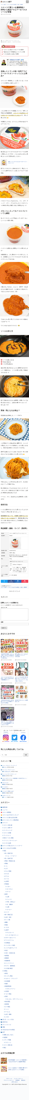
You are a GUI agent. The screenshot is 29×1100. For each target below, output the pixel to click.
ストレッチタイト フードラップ (9, 765)
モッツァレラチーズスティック (9, 774)
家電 (6, 973)
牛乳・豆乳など (11, 902)
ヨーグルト (10, 889)
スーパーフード (9, 963)
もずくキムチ (5, 782)
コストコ (4, 822)
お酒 (8, 907)
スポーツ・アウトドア (11, 978)
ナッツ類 (7, 919)
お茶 (8, 896)
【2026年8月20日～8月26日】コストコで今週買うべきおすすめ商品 (7, 702)
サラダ (7, 873)
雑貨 (6, 983)
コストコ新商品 (6, 812)
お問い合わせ (15, 1082)
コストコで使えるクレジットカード (12, 845)
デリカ (7, 876)
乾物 (6, 925)
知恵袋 (5, 1037)
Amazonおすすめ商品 (8, 1029)
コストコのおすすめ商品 (9, 848)
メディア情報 (7, 1040)
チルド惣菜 (8, 871)
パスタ (7, 927)
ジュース (9, 899)
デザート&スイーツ (10, 937)
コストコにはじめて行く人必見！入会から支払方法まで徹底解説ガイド (7, 678)
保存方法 (4, 1022)
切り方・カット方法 (8, 1019)
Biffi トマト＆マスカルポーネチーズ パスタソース (17, 162)
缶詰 (6, 950)
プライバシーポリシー (9, 1080)
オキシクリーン (11, 988)
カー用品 (7, 1006)
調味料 (7, 958)
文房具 (7, 991)
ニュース (4, 810)
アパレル (7, 1012)
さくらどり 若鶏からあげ (8, 791)
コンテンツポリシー (18, 1078)
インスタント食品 (10, 945)
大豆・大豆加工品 (10, 953)
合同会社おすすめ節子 (15, 59)
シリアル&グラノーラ (11, 948)
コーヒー (9, 909)
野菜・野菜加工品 (10, 861)
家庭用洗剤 (8, 986)
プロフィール (9, 1078)
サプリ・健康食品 (10, 966)
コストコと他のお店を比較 (9, 817)
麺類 (6, 922)
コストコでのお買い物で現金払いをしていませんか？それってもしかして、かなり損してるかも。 (21, 679)
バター (8, 886)
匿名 (5, 775)
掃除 (3, 1027)
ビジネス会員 (7, 843)
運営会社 (23, 1080)
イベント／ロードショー (10, 840)
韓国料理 (7, 960)
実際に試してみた (8, 1035)
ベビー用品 (8, 994)
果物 (6, 863)
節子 (3, 1032)
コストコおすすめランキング (10, 815)
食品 (5, 850)
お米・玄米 (8, 917)
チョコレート (10, 932)
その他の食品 (9, 968)
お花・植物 (8, 1014)
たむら (5, 767)
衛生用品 (7, 1001)
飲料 (6, 894)
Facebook (23, 732)
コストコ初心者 (8, 825)
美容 (6, 996)
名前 (2, 622)
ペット (7, 1009)
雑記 (5, 1047)
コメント (4, 607)
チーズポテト (5, 787)
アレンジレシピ (6, 1024)
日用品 (5, 971)
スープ (7, 912)
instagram (6, 732)
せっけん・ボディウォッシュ (15, 999)
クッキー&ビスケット (13, 935)
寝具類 (7, 1004)
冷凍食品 (7, 943)
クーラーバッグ (8, 830)
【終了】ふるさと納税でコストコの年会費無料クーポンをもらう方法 (7, 723)
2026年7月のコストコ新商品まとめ (21, 701)
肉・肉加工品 (9, 853)
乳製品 (7, 884)
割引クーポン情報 (8, 838)
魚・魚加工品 (9, 858)
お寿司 (7, 881)
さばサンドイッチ (6, 795)
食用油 (7, 955)
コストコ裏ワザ (8, 827)
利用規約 (18, 1080)
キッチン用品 (9, 976)
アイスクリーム (9, 940)
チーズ (8, 891)
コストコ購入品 (8, 1045)
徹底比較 (4, 807)
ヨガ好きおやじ (7, 771)
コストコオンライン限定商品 (10, 820)
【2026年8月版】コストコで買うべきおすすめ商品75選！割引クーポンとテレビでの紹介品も (7, 656)
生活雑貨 (7, 981)
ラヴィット (8, 1042)
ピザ (6, 868)
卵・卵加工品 (9, 914)
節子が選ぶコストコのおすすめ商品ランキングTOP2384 (21, 655)
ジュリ (5, 797)
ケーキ (7, 879)
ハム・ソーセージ (12, 856)
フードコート (7, 835)
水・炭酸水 (10, 904)
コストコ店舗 (7, 833)
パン (6, 866)
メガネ (7, 1017)
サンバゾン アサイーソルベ (8, 769)
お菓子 (7, 930)
